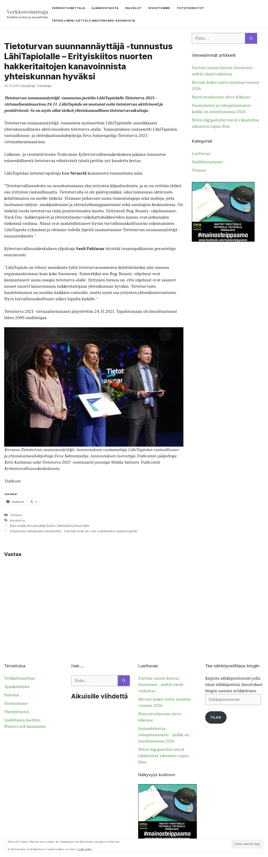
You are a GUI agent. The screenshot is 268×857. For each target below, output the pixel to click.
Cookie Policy (84, 849)
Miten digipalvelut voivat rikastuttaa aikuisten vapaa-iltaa (164, 756)
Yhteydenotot (190, 8)
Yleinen (16, 515)
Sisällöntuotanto (207, 162)
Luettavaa (201, 153)
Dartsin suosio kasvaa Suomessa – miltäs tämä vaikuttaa (160, 685)
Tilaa (215, 717)
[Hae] (251, 38)
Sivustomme (159, 8)
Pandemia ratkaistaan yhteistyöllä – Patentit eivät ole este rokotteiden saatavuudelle (74, 531)
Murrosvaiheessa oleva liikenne (221, 97)
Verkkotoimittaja (27, 12)
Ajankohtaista (105, 8)
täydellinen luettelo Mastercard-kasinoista (93, 20)
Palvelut (133, 8)
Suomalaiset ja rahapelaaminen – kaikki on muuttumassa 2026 (163, 735)
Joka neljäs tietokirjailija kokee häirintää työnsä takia (49, 525)
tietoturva (17, 520)
